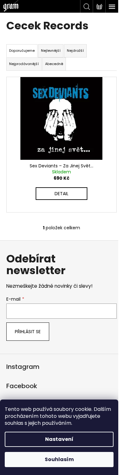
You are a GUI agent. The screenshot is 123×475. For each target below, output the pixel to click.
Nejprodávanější (24, 63)
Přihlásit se (28, 331)
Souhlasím (59, 459)
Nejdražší (75, 50)
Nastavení (59, 439)
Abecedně (54, 63)
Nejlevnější (51, 50)
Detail (61, 193)
